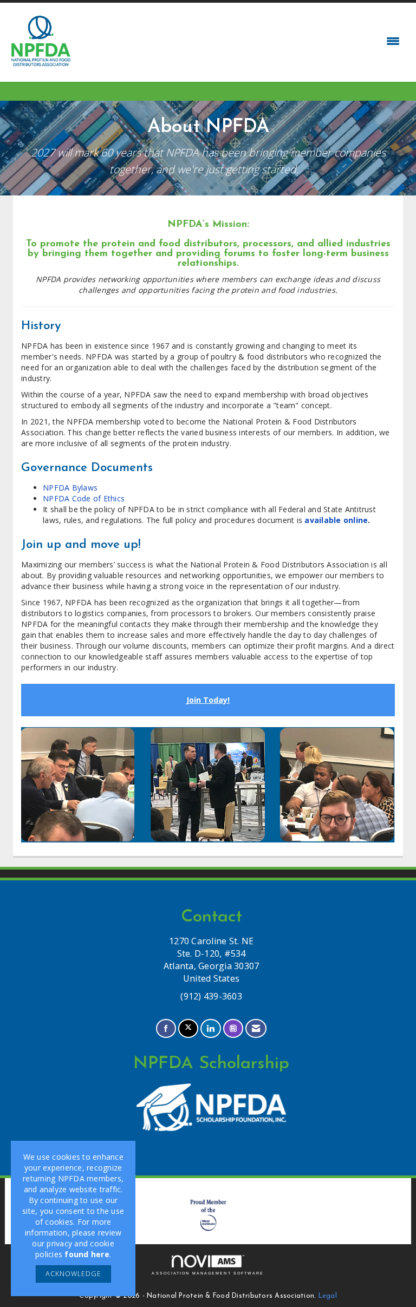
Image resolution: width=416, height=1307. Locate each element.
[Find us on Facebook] (166, 1028)
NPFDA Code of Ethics (84, 498)
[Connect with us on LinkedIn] (210, 1028)
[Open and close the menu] (239, 41)
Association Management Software (208, 1273)
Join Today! (208, 700)
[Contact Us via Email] (255, 1028)
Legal (327, 1296)
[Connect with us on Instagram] (233, 1028)
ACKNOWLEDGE (73, 1273)
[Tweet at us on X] (188, 1028)
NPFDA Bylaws (70, 487)
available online (336, 520)
